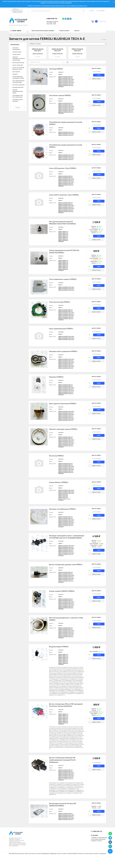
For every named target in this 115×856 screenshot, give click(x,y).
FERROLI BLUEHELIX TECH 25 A (65, 81)
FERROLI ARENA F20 (63, 240)
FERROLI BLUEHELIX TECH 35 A (65, 85)
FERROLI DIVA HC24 (63, 494)
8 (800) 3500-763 (52, 18)
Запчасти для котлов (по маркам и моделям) (43, 30)
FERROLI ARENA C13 (63, 231)
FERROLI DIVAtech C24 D (64, 499)
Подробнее (61, 86)
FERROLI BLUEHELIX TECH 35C (65, 135)
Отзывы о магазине (64, 30)
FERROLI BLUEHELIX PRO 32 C (65, 78)
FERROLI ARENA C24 (63, 236)
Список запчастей (38, 53)
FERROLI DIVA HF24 (63, 496)
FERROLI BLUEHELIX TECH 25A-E (66, 82)
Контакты (76, 30)
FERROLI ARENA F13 (63, 237)
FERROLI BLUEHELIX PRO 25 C (65, 76)
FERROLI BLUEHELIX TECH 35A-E (66, 133)
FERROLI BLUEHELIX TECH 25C (65, 84)
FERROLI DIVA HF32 (63, 497)
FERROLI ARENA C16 (63, 233)
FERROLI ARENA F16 (63, 239)
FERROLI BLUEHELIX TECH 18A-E (66, 79)
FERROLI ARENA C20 (63, 234)
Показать (17, 107)
